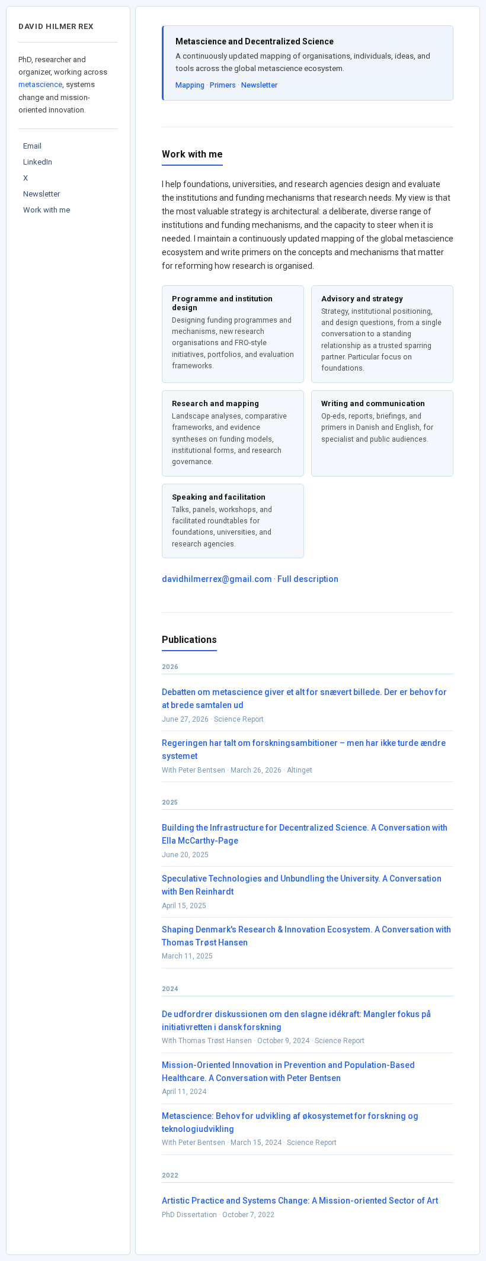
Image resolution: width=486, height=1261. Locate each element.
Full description (307, 579)
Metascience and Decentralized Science (254, 41)
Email (32, 145)
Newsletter (41, 193)
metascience (40, 84)
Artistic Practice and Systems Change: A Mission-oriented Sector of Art (300, 1200)
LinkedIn (37, 161)
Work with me (46, 209)
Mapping (189, 85)
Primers (223, 85)
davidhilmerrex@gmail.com (217, 579)
